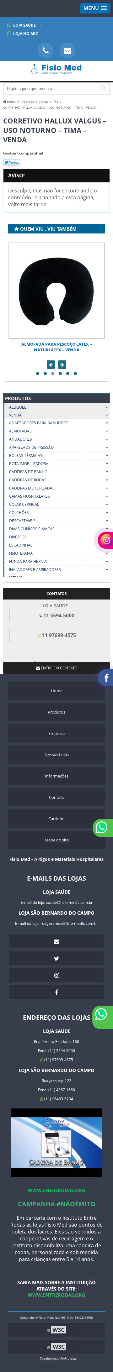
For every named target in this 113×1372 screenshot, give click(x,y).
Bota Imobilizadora (28, 463)
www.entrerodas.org (56, 1190)
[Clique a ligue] (45, 50)
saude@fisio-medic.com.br (69, 902)
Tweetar (11, 162)
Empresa (56, 733)
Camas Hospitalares (29, 496)
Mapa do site (57, 840)
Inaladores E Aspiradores (35, 569)
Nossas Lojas (57, 754)
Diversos (18, 537)
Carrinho (56, 818)
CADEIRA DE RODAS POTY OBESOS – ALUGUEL (56, 344)
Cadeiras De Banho (28, 471)
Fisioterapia (21, 553)
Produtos (18, 398)
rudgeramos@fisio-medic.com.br (69, 923)
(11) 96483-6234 (58, 1099)
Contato (56, 797)
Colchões (19, 512)
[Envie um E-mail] (67, 50)
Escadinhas (21, 545)
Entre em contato (58, 668)
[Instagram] (56, 975)
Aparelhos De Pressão (31, 447)
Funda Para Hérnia (28, 561)
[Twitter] (56, 958)
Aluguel (17, 407)
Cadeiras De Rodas (27, 480)
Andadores (20, 439)
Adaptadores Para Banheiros (38, 423)
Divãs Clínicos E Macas (32, 529)
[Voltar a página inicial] (56, 71)
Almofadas (20, 431)
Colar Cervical (24, 504)
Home (56, 691)
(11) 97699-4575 (58, 1059)
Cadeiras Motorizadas (32, 488)
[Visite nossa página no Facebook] (56, 992)
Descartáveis (22, 520)
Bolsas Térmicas (25, 455)
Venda (15, 415)
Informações (56, 776)
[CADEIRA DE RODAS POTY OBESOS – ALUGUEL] (56, 290)
